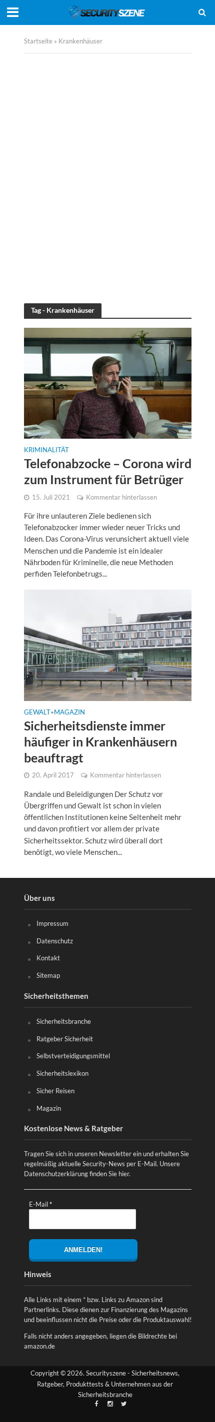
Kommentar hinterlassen (121, 497)
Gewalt (37, 713)
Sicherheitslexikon (62, 1073)
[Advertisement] (107, 170)
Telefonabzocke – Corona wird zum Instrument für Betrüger (108, 471)
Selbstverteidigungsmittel (73, 1056)
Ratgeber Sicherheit (64, 1039)
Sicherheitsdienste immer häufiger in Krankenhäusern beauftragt (100, 741)
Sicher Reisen (55, 1091)
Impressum (52, 923)
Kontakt (48, 958)
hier (123, 1174)
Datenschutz (54, 941)
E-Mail (40, 1204)
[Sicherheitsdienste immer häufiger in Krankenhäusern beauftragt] (108, 644)
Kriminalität (46, 450)
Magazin (69, 713)
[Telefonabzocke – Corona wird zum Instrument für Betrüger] (108, 382)
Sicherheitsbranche (63, 1021)
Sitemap (48, 975)
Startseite (38, 41)
